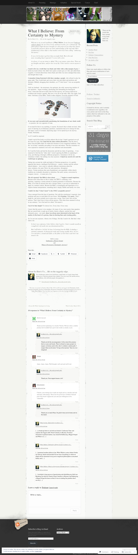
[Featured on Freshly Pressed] (97, 161)
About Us (31, 2)
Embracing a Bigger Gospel (54, 241)
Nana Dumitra (40, 385)
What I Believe (38, 291)
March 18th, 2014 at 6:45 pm (38, 388)
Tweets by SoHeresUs (93, 98)
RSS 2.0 (72, 291)
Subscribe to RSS (21, 525)
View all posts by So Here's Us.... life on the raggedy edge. (56, 282)
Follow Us (91, 64)
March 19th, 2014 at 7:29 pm (43, 408)
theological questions (68, 289)
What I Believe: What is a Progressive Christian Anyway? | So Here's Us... (59, 466)
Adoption (63, 2)
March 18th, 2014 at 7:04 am (38, 359)
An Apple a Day (93, 60)
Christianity (72, 288)
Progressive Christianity (57, 289)
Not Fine (91, 52)
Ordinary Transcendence (95, 55)
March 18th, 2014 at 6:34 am (38, 321)
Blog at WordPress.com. (79, 554)
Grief (96, 2)
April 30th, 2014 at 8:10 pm (42, 448)
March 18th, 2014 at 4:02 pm (43, 337)
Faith (33, 291)
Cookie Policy (38, 551)
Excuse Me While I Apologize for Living (39, 306)
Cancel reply (53, 487)
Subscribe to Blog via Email (38, 529)
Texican (39, 356)
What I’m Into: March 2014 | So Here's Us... (51, 423)
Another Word (92, 50)
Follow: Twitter (93, 94)
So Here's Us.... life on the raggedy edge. (42, 39)
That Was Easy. (93, 57)
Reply (76, 331)
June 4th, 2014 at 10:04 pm (42, 470)
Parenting (42, 2)
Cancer (87, 2)
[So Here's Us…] (69, 14)
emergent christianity (33, 289)
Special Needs (76, 2)
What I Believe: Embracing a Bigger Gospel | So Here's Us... (55, 444)
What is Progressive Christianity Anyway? (54, 245)
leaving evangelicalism (44, 289)
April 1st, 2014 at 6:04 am (41, 426)
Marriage (53, 2)
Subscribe (33, 543)
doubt (77, 288)
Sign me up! (93, 81)
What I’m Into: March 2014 (73, 306)
